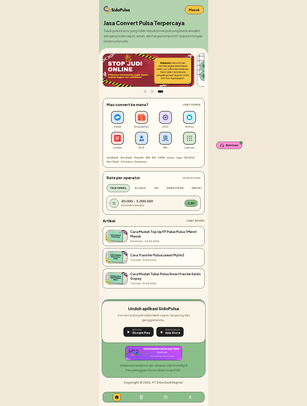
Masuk (194, 10)
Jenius (171, 157)
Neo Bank (113, 161)
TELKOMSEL (118, 187)
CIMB (161, 157)
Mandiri (139, 157)
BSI (154, 157)
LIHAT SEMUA (191, 104)
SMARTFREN (175, 187)
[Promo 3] (160, 91)
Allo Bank (126, 157)
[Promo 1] (145, 91)
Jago (179, 157)
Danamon (140, 161)
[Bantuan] (166, 397)
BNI (148, 157)
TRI (156, 187)
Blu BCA (189, 157)
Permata (126, 161)
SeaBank (112, 157)
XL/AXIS (140, 187)
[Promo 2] (152, 91)
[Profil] (190, 397)
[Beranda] (117, 397)
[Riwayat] (141, 397)
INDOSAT (198, 187)
